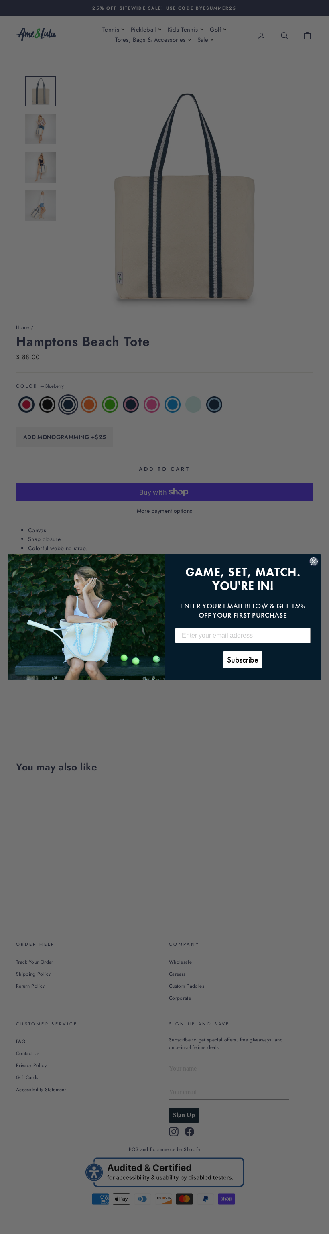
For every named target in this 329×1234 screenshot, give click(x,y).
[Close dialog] (314, 561)
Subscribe (242, 660)
